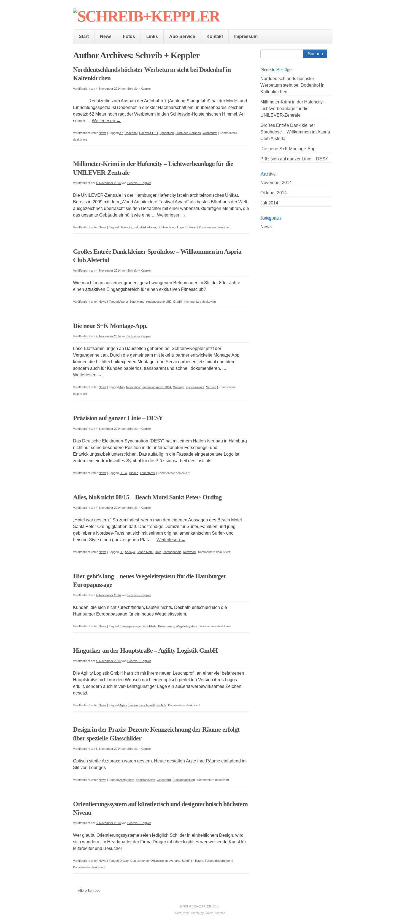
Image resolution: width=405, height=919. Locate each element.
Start (84, 36)
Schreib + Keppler (167, 55)
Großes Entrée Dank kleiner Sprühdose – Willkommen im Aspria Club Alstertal (295, 132)
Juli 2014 (269, 203)
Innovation (133, 387)
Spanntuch (167, 133)
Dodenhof (131, 133)
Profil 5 (161, 705)
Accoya (130, 552)
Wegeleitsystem (186, 626)
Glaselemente (139, 860)
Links (152, 36)
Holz (158, 552)
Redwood (189, 552)
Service (211, 387)
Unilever (190, 227)
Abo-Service (182, 36)
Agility (123, 705)
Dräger (124, 860)
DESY (123, 473)
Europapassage (130, 626)
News (106, 36)
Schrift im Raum (192, 860)
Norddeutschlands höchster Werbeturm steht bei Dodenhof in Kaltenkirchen (292, 85)
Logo (180, 227)
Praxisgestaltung (183, 779)
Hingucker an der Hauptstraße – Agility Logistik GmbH (145, 650)
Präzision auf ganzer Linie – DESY (118, 418)
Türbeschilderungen (218, 860)
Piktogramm (166, 626)
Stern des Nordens (188, 133)
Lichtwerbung (166, 227)
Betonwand (136, 301)
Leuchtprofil (147, 473)
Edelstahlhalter (145, 779)
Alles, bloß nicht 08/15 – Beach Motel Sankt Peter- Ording (147, 497)
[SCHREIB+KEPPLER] (146, 16)
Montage (178, 387)
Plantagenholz (172, 552)
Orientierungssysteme (165, 860)
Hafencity (126, 227)
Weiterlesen (106, 120)
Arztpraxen (126, 779)
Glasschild (164, 779)
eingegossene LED (158, 301)
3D (121, 552)
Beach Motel (145, 552)
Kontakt (214, 36)
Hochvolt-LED (148, 133)
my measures (195, 387)
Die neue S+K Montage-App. (110, 325)
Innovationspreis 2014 (156, 387)
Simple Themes (215, 913)
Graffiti (177, 301)
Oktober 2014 (273, 192)
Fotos (129, 36)
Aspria (123, 301)
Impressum (246, 36)
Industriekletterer (145, 227)
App (122, 387)
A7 (121, 133)
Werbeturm (209, 133)
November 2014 (276, 182)
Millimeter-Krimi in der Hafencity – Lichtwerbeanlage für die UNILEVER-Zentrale (293, 108)
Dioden (133, 473)
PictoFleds (149, 626)
